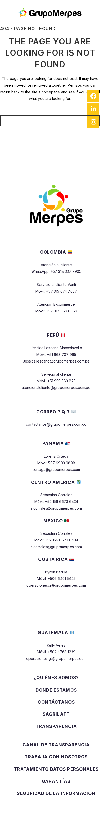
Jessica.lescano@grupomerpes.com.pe (56, 361)
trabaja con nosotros (56, 756)
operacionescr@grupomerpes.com (56, 585)
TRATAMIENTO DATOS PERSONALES (56, 769)
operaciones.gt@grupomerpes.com (56, 658)
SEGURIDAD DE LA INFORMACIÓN (56, 793)
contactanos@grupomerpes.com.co (56, 424)
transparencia (56, 726)
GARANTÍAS (56, 781)
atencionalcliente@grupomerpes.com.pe (56, 387)
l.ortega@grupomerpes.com (56, 469)
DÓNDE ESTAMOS (56, 690)
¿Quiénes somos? (56, 677)
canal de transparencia (56, 744)
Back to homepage (50, 121)
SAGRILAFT (56, 714)
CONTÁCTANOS (56, 702)
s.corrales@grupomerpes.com (56, 508)
